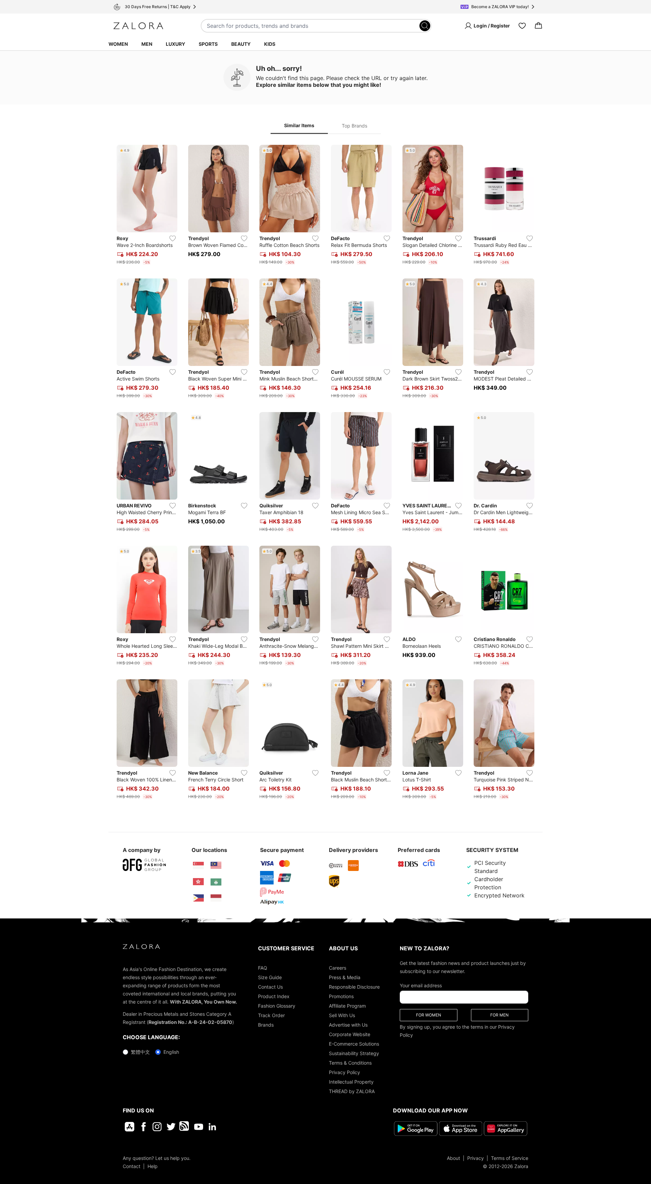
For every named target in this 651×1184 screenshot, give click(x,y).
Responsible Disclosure (354, 987)
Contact (131, 1166)
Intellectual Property (351, 1082)
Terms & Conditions (350, 1063)
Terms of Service (509, 1158)
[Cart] (538, 26)
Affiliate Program (347, 1006)
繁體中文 (140, 1052)
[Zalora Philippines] (198, 898)
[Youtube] (198, 1126)
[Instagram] (157, 1126)
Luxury (175, 44)
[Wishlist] (522, 26)
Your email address (421, 985)
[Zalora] (138, 25)
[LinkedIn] (212, 1126)
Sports (208, 44)
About (453, 1158)
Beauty (241, 44)
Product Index (274, 996)
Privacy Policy (344, 1072)
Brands (266, 1025)
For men (499, 1014)
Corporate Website (349, 1034)
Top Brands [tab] (354, 126)
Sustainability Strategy (354, 1053)
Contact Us (270, 987)
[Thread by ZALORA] (185, 1126)
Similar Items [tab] (299, 125)
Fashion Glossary (276, 1006)
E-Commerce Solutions (354, 1044)
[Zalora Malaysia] (216, 865)
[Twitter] (171, 1126)
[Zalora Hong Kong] (198, 882)
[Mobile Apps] (129, 1126)
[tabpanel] (325, 473)
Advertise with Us (348, 1025)
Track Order (271, 1015)
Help (152, 1166)
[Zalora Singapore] (198, 865)
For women (428, 1014)
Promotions (341, 996)
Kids (269, 44)
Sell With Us (342, 1015)
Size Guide (270, 977)
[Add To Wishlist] (172, 238)
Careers (337, 968)
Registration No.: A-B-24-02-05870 (190, 1022)
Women (118, 44)
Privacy (475, 1158)
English (171, 1052)
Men (146, 44)
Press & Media (344, 977)
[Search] (424, 25)
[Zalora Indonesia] (216, 898)
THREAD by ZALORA (352, 1091)
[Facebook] (143, 1126)
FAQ (262, 968)
